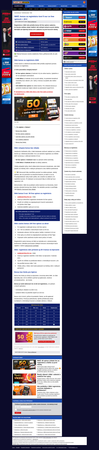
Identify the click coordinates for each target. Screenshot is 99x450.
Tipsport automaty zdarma (70, 188)
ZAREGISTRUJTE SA (24, 197)
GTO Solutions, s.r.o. (73, 447)
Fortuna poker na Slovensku (71, 190)
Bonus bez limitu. (21, 142)
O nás (13, 447)
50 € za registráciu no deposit (71, 139)
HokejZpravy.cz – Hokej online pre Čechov (46, 434)
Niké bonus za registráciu (70, 167)
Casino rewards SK (69, 143)
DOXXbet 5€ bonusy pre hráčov (72, 228)
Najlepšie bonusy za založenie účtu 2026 (74, 141)
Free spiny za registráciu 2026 (71, 97)
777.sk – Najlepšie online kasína (21, 425)
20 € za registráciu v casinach (71, 134)
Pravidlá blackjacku (69, 195)
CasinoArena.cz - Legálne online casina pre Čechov (48, 427)
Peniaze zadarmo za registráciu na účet (73, 122)
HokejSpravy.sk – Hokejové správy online (23, 434)
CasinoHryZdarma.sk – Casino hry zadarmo (23, 422)
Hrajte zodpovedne (47, 437)
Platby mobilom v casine (70, 205)
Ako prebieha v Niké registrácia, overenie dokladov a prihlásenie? (49, 388)
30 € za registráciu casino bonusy (72, 136)
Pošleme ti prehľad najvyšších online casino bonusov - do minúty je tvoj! (36, 404)
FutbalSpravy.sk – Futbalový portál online (46, 422)
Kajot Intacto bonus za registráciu (72, 162)
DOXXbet (30, 9)
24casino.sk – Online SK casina (21, 429)
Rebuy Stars (42, 9)
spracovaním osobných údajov (28, 410)
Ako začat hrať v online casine (71, 85)
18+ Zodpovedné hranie (61, 447)
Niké (61, 9)
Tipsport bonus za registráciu (71, 153)
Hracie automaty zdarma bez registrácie (73, 179)
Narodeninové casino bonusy (71, 125)
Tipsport (20, 9)
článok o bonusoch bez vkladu (26, 189)
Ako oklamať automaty (70, 183)
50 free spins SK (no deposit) (71, 103)
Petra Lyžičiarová (32, 21)
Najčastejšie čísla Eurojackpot (71, 216)
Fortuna (15, 9)
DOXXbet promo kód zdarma (71, 226)
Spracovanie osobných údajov (48, 447)
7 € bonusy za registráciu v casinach (73, 129)
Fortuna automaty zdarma (70, 186)
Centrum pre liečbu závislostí (61, 444)
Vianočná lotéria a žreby (70, 219)
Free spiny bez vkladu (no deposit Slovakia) (74, 101)
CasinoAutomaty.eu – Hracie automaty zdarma (24, 427)
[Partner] (92, 56)
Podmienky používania (36, 447)
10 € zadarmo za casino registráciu (72, 132)
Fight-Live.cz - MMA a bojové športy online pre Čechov (49, 432)
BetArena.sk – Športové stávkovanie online (23, 432)
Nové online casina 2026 (70, 74)
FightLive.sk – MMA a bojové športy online (46, 420)
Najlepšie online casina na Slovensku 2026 (74, 87)
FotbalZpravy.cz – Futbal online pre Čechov (47, 425)
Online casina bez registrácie (71, 89)
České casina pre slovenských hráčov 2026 (74, 80)
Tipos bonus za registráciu (70, 165)
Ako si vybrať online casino (71, 82)
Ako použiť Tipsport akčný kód (71, 230)
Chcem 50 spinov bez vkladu (46, 341)
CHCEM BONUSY (36, 34)
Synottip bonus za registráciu (71, 155)
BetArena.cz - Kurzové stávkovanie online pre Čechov (49, 429)
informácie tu (21, 348)
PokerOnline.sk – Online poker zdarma (22, 420)
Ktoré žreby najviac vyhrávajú (71, 214)
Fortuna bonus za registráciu (71, 151)
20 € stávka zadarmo (22, 139)
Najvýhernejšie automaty (70, 181)
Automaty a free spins (69, 108)
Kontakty (18, 447)
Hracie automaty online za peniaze (72, 177)
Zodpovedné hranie (50, 444)
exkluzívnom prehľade (32, 246)
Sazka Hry (36, 9)
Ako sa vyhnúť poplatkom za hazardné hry (74, 202)
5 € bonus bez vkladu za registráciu (72, 127)
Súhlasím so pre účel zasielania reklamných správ (34, 410)
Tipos (65, 9)
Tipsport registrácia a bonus (71, 223)
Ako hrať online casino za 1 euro (72, 221)
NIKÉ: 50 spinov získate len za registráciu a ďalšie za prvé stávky (48, 362)
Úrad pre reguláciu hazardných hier (38, 444)
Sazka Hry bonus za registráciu (71, 160)
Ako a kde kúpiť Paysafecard (71, 209)
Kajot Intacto (56, 9)
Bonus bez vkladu (21, 131)
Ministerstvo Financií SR (25, 444)
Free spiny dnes (68, 99)
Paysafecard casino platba (70, 212)
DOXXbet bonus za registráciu (71, 158)
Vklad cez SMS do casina (70, 207)
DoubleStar (49, 9)
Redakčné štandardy (25, 447)
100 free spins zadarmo (70, 106)
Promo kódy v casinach (70, 120)
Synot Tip (25, 9)
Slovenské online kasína (70, 71)
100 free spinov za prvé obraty (25, 136)
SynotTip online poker (70, 193)
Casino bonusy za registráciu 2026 (72, 118)
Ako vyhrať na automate (70, 174)
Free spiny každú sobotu (70, 110)
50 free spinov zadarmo (23, 134)
